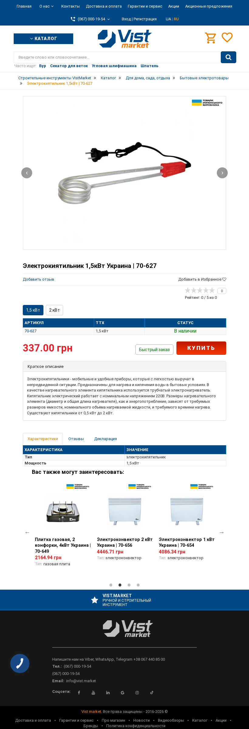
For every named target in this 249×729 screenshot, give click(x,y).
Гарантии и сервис (145, 6)
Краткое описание (46, 366)
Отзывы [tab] (76, 438)
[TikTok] (152, 692)
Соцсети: (61, 691)
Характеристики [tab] (43, 438)
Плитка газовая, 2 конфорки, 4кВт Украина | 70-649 (63, 545)
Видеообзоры (171, 720)
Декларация (105, 438)
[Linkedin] (108, 692)
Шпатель (150, 65)
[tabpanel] (63, 529)
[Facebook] (79, 692)
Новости (141, 720)
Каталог (199, 720)
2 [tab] (120, 585)
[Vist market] (124, 633)
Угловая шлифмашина (114, 65)
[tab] (124, 366)
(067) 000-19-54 (77, 666)
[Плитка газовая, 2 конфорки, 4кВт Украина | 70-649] (63, 511)
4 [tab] (138, 585)
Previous (27, 532)
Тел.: (57, 666)
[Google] (122, 692)
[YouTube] (93, 692)
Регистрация (145, 19)
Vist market (91, 711)
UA (169, 19)
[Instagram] (137, 692)
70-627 (30, 331)
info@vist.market (81, 681)
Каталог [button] (45, 38)
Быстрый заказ (154, 349)
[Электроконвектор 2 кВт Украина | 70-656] (125, 511)
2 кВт (54, 310)
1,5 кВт (33, 310)
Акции (173, 6)
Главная (24, 6)
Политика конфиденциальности (135, 726)
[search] (228, 57)
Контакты (70, 6)
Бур (42, 65)
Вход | (127, 19)
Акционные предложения (208, 6)
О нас (44, 6)
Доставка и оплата (104, 6)
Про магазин (113, 720)
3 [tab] (129, 585)
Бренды (91, 726)
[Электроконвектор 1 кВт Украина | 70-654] (187, 511)
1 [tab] (111, 585)
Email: (58, 681)
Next (222, 532)
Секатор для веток (69, 65)
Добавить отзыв (38, 279)
